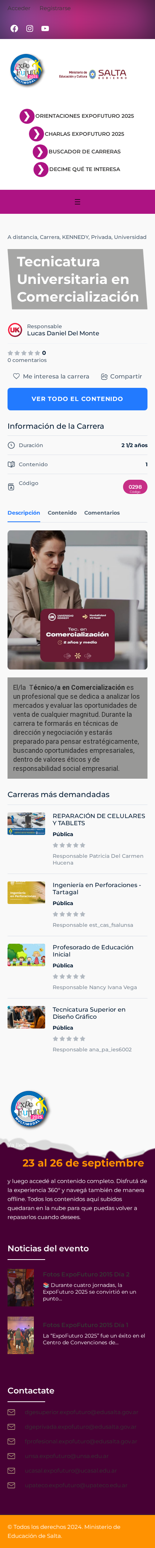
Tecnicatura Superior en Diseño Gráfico (89, 1013)
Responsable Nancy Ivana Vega (95, 987)
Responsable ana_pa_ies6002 (92, 1049)
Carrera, (50, 237)
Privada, (101, 237)
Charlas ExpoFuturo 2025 (84, 134)
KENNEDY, (76, 237)
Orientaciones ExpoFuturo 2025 (84, 116)
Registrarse (55, 8)
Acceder (19, 8)
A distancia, (23, 237)
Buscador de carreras (85, 151)
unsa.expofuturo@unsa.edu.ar (67, 1455)
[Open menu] (77, 201)
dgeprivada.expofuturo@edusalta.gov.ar (81, 1426)
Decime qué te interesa (84, 169)
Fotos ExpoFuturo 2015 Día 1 (85, 1325)
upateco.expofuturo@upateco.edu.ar (76, 1485)
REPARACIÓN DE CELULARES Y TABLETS (99, 819)
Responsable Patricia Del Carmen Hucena (98, 859)
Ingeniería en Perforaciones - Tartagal (97, 888)
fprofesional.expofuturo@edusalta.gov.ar (81, 1441)
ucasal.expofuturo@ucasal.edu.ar (71, 1470)
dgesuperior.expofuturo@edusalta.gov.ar (81, 1412)
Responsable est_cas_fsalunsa (93, 925)
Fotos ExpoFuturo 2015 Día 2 (86, 1274)
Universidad (130, 237)
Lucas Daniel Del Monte (63, 333)
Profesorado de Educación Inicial (93, 951)
